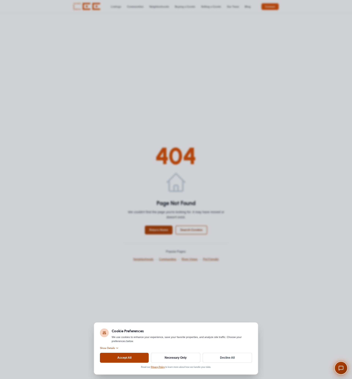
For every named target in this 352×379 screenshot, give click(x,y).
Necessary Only (176, 357)
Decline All (227, 357)
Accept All (124, 357)
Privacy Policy (158, 367)
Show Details (107, 348)
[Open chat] (341, 368)
